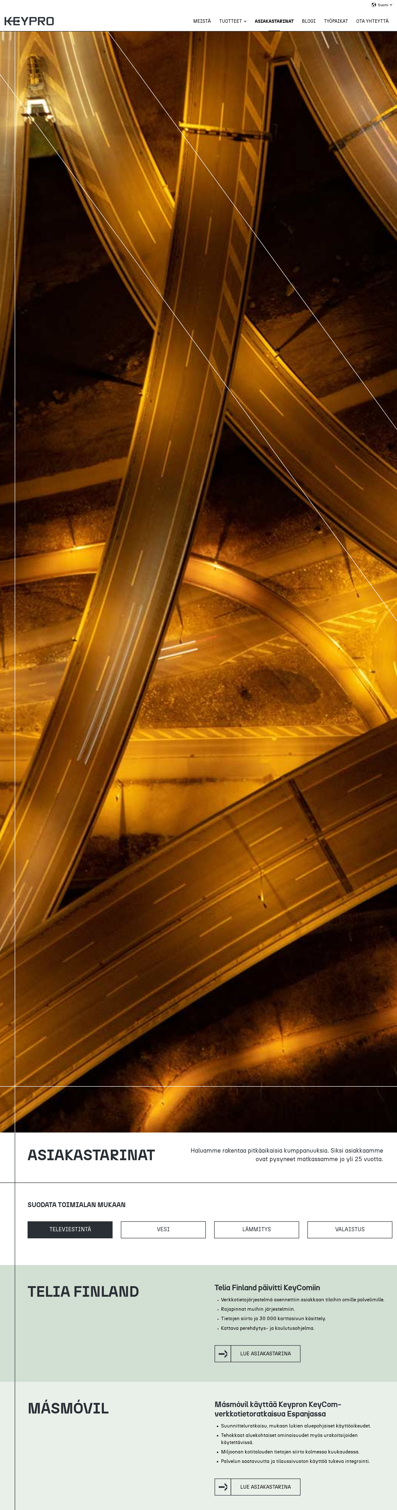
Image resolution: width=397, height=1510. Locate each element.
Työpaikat (336, 21)
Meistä (202, 21)
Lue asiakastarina (265, 1353)
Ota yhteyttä (372, 21)
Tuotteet (230, 21)
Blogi (309, 21)
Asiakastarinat (274, 21)
